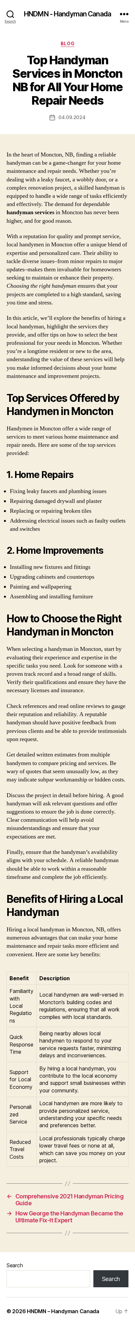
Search (15, 1265)
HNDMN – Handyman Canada (63, 1311)
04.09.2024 (71, 117)
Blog (67, 43)
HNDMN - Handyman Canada (67, 13)
